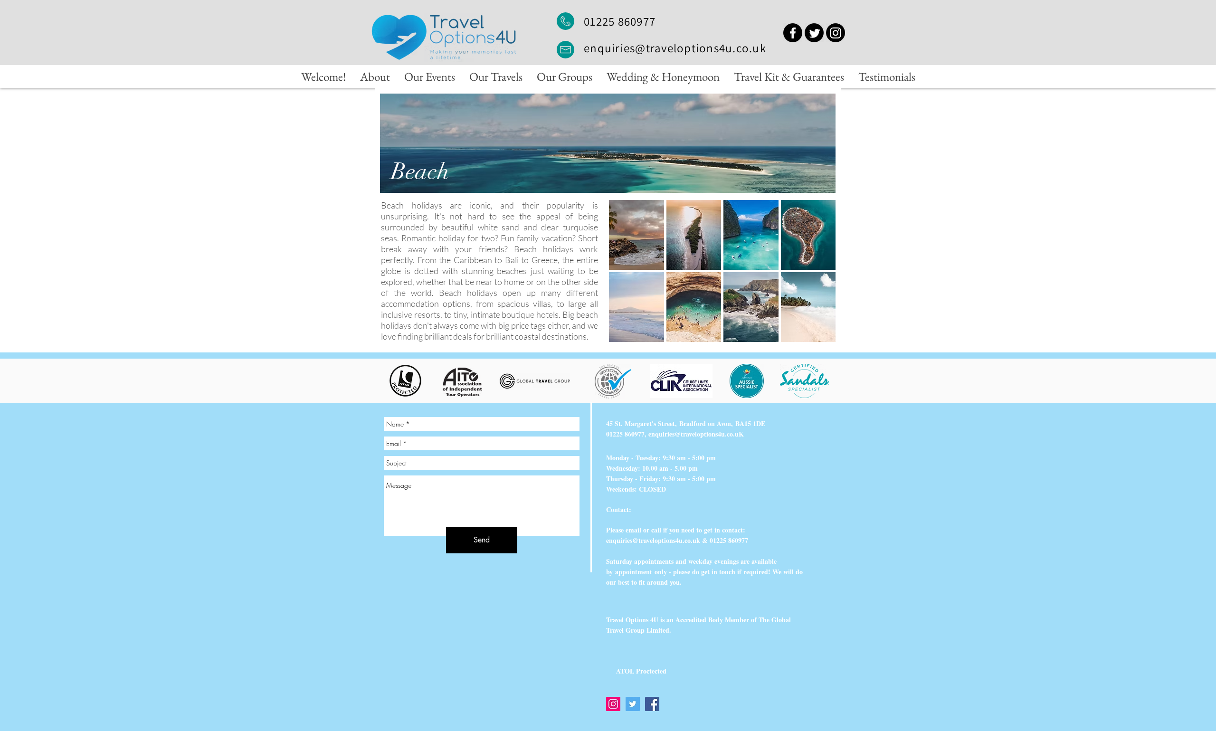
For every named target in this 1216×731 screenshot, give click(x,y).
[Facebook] (792, 32)
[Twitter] (814, 32)
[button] (636, 235)
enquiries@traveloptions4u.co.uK (696, 434)
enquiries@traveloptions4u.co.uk (675, 48)
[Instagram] (835, 32)
